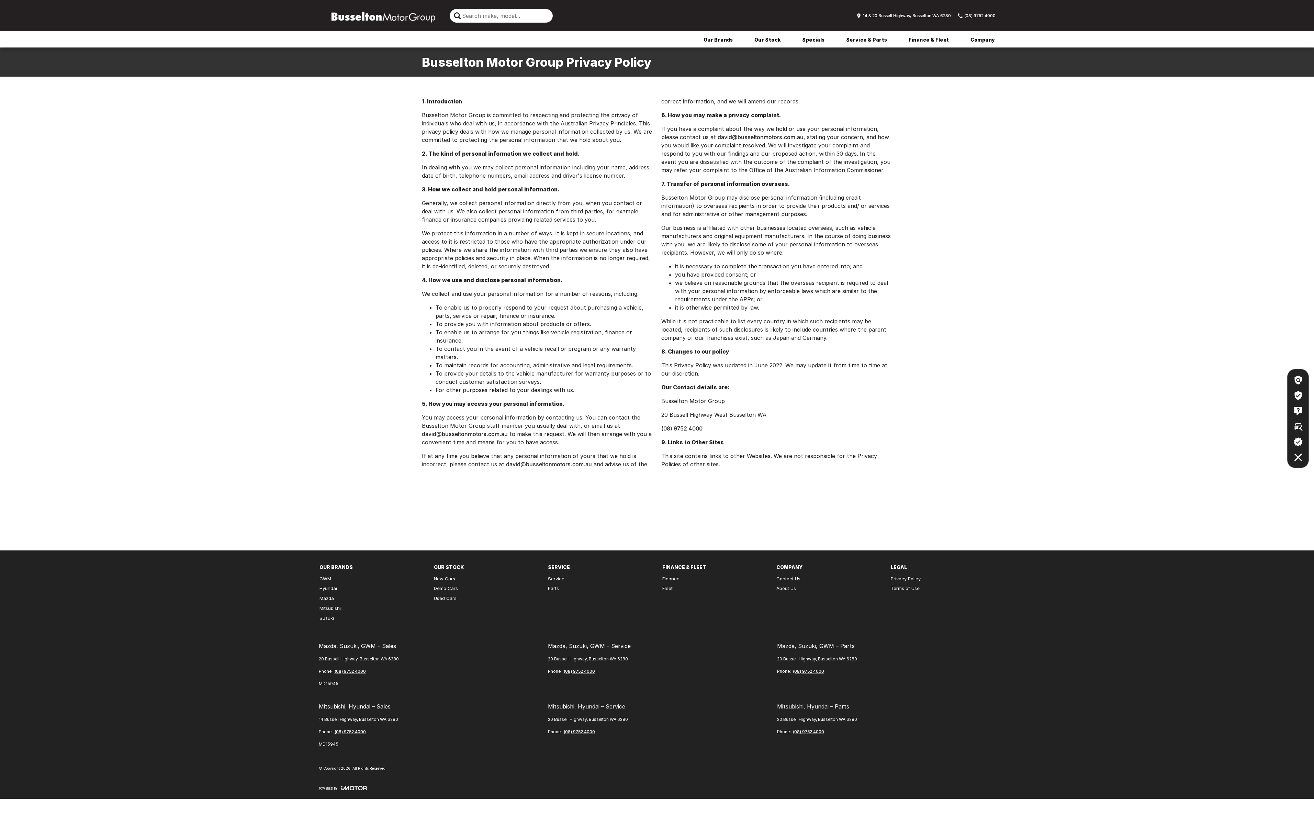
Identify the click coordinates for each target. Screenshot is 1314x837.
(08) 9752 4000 (682, 428)
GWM (325, 578)
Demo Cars (446, 588)
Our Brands (718, 40)
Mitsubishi (330, 608)
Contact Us (788, 578)
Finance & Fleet (929, 40)
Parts (553, 588)
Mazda (326, 598)
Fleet (667, 588)
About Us (786, 588)
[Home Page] (381, 16)
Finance (671, 578)
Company (982, 40)
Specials (813, 40)
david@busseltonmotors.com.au (465, 434)
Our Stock (767, 40)
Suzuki (326, 618)
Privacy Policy (906, 578)
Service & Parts (866, 40)
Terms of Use (905, 588)
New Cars (444, 578)
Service (556, 578)
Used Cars (445, 598)
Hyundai (328, 588)
